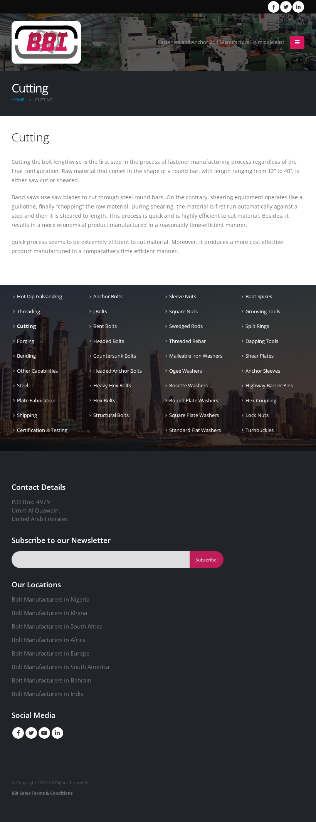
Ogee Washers (185, 370)
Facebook (18, 733)
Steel (22, 385)
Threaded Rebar (187, 341)
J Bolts (100, 311)
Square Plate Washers (194, 415)
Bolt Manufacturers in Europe (50, 653)
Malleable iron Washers (195, 355)
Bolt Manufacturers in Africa (49, 640)
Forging (25, 341)
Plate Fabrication (36, 400)
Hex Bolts (104, 400)
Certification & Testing (42, 430)
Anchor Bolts (108, 296)
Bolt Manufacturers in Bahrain (51, 680)
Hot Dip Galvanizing (39, 296)
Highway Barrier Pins (269, 385)
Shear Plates (259, 355)
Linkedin (57, 733)
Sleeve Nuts (182, 296)
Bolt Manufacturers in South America (60, 667)
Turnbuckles (259, 430)
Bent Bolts (105, 326)
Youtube (44, 733)
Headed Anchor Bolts (117, 370)
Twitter (31, 733)
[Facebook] (273, 7)
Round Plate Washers (193, 400)
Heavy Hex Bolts (112, 385)
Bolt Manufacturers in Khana (49, 613)
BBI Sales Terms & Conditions (42, 793)
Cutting (26, 326)
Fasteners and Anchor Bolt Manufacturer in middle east (221, 42)
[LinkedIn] (298, 7)
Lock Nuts (257, 415)
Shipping (27, 415)
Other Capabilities (37, 370)
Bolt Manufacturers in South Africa (57, 626)
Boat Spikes (258, 296)
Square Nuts (183, 311)
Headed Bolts (108, 341)
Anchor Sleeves (262, 370)
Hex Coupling (260, 400)
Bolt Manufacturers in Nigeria (50, 599)
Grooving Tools (262, 311)
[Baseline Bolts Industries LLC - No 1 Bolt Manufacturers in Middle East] (46, 42)
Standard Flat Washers (195, 430)
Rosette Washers (188, 385)
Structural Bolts (111, 415)
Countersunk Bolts (114, 355)
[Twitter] (286, 7)
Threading (28, 311)
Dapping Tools (261, 341)
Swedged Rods (186, 326)
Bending (26, 355)
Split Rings (257, 326)
